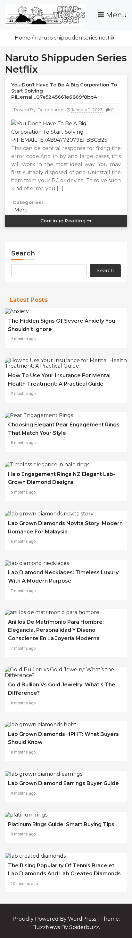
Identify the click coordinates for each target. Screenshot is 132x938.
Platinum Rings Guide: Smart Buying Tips (61, 824)
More (21, 210)
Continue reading (63, 221)
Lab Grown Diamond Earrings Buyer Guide (63, 783)
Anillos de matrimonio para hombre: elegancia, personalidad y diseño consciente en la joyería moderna (56, 630)
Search (23, 253)
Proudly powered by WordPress (54, 919)
